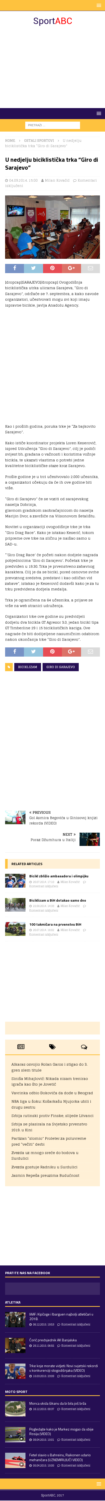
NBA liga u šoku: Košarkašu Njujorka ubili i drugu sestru (51, 1104)
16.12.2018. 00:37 (43, 1409)
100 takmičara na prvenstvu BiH (55, 924)
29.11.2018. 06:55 (43, 1345)
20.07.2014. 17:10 (43, 882)
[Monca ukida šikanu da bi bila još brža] (15, 1408)
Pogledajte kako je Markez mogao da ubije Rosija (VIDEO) (61, 1431)
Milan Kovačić (57, 180)
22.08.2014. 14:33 (43, 906)
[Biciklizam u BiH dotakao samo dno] (15, 905)
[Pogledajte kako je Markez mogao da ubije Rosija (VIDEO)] (15, 1434)
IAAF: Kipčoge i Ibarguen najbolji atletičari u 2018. (61, 1316)
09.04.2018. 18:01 (43, 1439)
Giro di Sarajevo (60, 667)
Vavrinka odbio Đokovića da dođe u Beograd (52, 1093)
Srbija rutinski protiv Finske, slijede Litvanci (52, 1115)
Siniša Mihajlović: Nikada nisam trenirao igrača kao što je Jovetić (49, 1081)
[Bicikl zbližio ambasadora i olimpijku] (15, 881)
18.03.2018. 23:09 (43, 1376)
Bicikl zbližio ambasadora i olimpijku (58, 876)
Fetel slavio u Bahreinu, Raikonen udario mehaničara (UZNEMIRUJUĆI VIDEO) (60, 1457)
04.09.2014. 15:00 (23, 180)
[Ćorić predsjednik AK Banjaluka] (15, 1345)
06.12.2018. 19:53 (43, 1324)
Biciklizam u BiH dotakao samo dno (57, 900)
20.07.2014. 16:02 (43, 930)
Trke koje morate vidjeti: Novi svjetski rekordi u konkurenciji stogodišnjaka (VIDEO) (63, 1368)
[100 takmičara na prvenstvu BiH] (15, 929)
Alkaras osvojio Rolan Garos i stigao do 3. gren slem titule (49, 1067)
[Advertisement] (52, 67)
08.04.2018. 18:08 (43, 1465)
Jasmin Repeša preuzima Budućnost (45, 1175)
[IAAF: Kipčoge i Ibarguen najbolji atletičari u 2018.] (15, 1319)
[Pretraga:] (52, 125)
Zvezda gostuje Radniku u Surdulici (44, 1167)
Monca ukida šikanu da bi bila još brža (57, 1403)
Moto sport (16, 1391)
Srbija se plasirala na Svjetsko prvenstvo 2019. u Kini (49, 1127)
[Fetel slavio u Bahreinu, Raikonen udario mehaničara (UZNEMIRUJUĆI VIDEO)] (15, 1460)
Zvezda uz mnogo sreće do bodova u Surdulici (44, 1155)
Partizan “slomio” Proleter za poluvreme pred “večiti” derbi (48, 1141)
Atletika (12, 1302)
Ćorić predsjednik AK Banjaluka (53, 1340)
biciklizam (27, 667)
